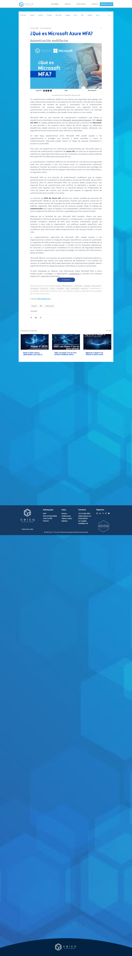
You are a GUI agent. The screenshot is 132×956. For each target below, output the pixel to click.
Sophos (40, 15)
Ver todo (108, 330)
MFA (41, 306)
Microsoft (59, 15)
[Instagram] (106, 513)
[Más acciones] (100, 28)
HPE (82, 15)
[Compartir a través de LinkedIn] (36, 317)
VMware (89, 15)
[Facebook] (103, 513)
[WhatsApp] (97, 513)
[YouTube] (109, 513)
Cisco (75, 15)
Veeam (32, 15)
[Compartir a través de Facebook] (31, 317)
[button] (64, 4)
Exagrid (67, 15)
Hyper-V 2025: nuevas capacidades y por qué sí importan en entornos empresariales (32, 354)
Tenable (49, 15)
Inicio (44, 513)
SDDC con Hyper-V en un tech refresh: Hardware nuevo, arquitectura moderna (65, 354)
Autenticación (50, 306)
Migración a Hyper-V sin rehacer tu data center (94, 354)
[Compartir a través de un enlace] (41, 317)
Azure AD (34, 306)
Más (97, 15)
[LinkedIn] (100, 513)
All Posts (23, 15)
